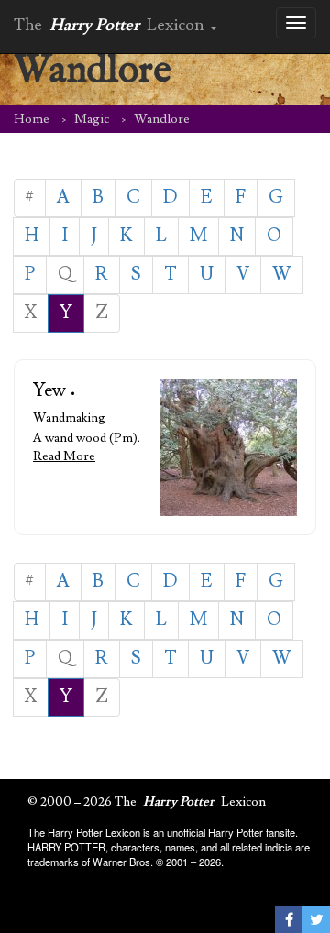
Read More (64, 456)
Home (32, 119)
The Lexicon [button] (111, 25)
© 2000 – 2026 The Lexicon (147, 802)
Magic (91, 119)
